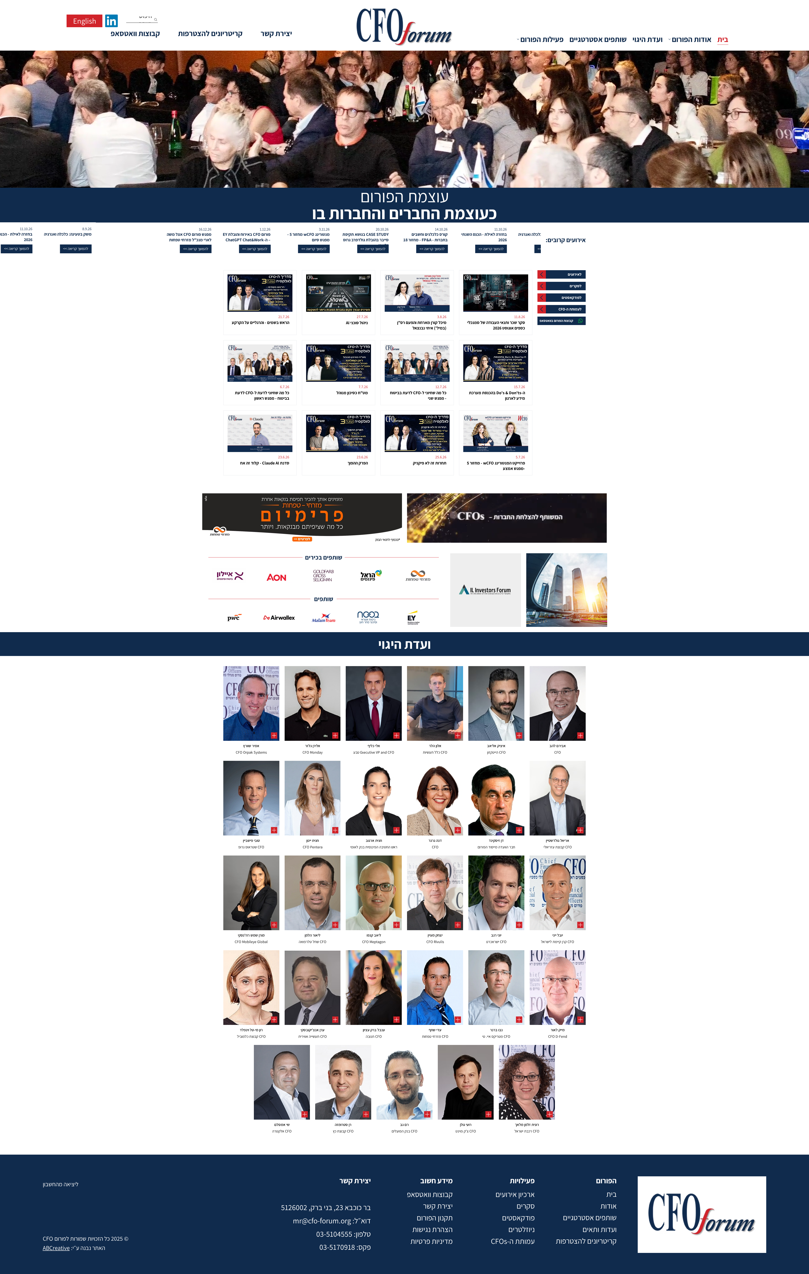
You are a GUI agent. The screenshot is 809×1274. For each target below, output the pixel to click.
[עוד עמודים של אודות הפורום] (669, 39)
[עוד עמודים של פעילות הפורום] (518, 39)
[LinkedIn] (111, 21)
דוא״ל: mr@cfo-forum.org (332, 1220)
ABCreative (56, 1248)
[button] (787, 249)
